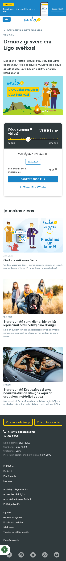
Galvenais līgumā (12, 517)
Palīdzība (8, 466)
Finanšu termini (11, 540)
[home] (31, 19)
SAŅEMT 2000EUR (33, 179)
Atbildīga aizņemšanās (15, 489)
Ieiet (6, 19)
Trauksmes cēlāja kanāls (16, 531)
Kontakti (7, 471)
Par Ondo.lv (9, 475)
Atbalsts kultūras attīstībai (17, 499)
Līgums (7, 512)
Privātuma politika (13, 522)
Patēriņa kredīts (11, 504)
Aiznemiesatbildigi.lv (14, 494)
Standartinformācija (33, 186)
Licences (7, 480)
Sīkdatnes (8, 527)
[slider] (28, 139)
